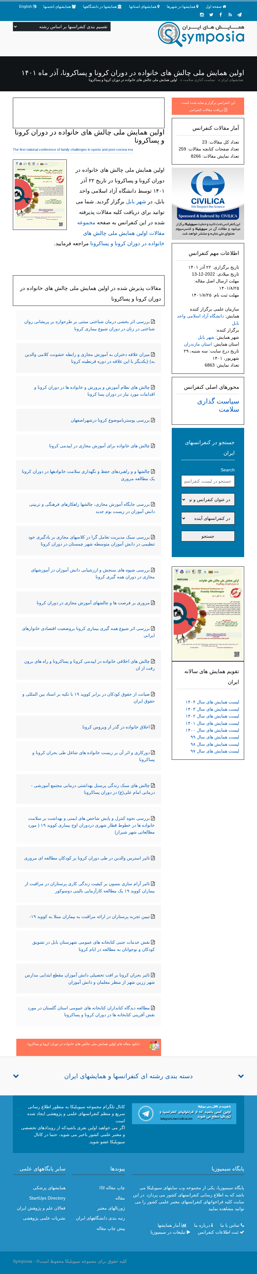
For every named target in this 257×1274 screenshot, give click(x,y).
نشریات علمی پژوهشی (44, 1218)
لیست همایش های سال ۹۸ (215, 744)
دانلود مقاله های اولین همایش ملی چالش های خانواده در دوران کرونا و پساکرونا (83, 1044)
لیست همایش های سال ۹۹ (215, 736)
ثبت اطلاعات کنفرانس (218, 1232)
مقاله (120, 1197)
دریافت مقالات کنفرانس (206, 110)
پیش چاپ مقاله (111, 1228)
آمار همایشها (169, 1225)
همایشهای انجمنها (57, 6)
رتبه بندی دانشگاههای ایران (100, 1218)
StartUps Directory (47, 1197)
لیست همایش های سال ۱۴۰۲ (212, 715)
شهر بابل (206, 337)
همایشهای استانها (142, 6)
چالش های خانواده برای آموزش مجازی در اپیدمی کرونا (99, 445)
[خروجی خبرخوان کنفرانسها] (230, 14)
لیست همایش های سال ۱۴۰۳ (212, 709)
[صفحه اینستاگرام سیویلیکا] (202, 14)
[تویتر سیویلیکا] (211, 14)
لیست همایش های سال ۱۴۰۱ (212, 723)
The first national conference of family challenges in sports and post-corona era (73, 149)
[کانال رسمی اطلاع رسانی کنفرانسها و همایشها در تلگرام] (184, 1113)
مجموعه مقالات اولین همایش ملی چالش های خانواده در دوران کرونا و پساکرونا (121, 233)
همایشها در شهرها (181, 6)
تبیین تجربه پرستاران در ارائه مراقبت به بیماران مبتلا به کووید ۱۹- (89, 916)
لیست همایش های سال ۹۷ (215, 751)
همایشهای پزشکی (49, 1187)
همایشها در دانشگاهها (100, 6)
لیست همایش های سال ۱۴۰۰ (212, 730)
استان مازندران (198, 344)
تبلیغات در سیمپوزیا (168, 1232)
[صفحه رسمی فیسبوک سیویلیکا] (220, 14)
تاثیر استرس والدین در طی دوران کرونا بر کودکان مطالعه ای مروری (87, 857)
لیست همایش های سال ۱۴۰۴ (212, 701)
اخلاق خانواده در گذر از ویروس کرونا (116, 726)
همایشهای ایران (232, 80)
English (25, 6)
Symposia (22, 1261)
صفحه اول (214, 6)
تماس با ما (229, 1225)
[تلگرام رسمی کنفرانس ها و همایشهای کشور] (239, 14)
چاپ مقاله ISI (112, 1187)
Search (228, 469)
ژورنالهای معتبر (111, 1208)
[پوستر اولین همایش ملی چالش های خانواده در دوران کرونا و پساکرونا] (208, 613)
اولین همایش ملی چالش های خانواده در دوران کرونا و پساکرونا (133, 80)
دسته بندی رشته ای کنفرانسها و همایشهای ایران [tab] (128, 1076)
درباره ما (202, 1225)
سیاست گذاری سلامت (199, 80)
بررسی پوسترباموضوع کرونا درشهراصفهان (110, 420)
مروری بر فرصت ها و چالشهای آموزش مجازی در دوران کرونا (93, 602)
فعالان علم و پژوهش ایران (41, 1208)
